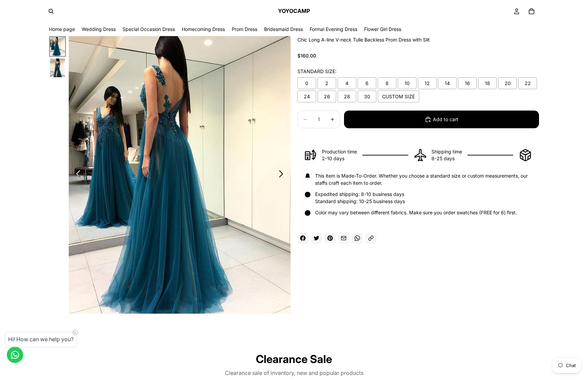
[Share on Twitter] (316, 238)
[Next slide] (283, 174)
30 (367, 96)
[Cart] (531, 11)
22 (528, 83)
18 (487, 83)
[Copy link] (370, 238)
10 (407, 83)
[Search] (51, 11)
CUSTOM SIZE (398, 96)
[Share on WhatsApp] (357, 238)
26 (327, 96)
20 (508, 83)
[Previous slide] (76, 174)
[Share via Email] (343, 238)
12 (427, 83)
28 (347, 96)
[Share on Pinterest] (330, 238)
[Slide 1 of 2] (57, 46)
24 (307, 96)
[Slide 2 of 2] (57, 68)
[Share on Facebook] (302, 238)
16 (467, 83)
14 (447, 83)
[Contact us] (15, 355)
